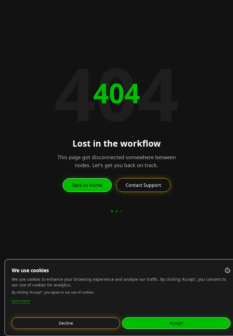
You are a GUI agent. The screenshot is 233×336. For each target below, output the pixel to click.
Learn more (21, 300)
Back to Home (87, 185)
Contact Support (143, 185)
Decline (66, 323)
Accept (176, 323)
